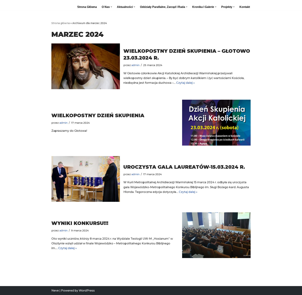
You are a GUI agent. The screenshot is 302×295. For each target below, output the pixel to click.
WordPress (87, 290)
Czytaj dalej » (185, 82)
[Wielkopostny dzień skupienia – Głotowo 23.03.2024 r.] (85, 66)
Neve (55, 290)
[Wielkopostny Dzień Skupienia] (216, 122)
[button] (111, 7)
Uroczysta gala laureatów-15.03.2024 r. (184, 167)
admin (135, 65)
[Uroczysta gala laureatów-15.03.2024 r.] (85, 179)
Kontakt (244, 6)
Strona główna (87, 6)
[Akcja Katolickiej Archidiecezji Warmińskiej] (59, 5)
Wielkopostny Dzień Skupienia (97, 115)
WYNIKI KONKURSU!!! (79, 223)
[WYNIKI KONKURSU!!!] (216, 235)
